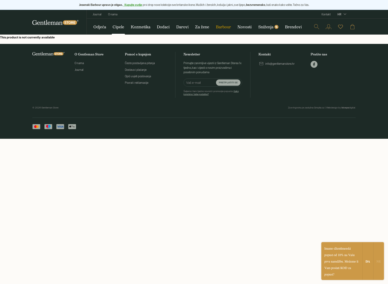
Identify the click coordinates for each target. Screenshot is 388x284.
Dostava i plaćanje (136, 69)
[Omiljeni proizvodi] (340, 26)
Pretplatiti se (228, 82)
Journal (97, 14)
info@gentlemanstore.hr (280, 63)
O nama (112, 14)
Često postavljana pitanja (140, 63)
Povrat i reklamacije (136, 82)
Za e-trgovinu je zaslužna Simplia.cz (306, 107)
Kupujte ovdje (132, 4)
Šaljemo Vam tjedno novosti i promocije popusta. (211, 92)
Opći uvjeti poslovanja (138, 76)
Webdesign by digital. (341, 107)
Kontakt (326, 14)
